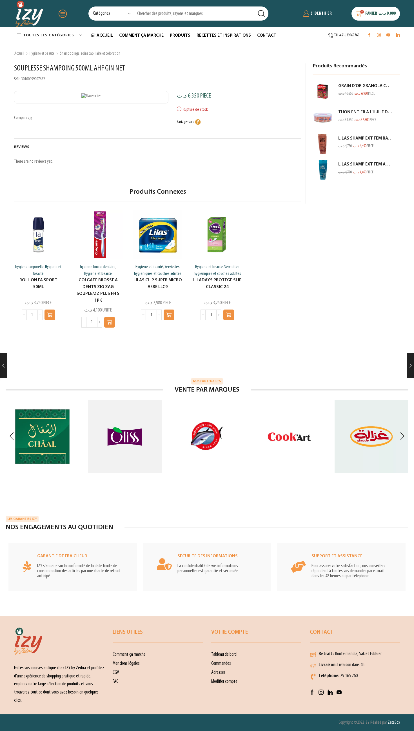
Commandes (221, 663)
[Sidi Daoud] (207, 437)
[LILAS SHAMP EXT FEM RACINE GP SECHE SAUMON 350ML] (323, 144)
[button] (49, 315)
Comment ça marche (141, 35)
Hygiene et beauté (42, 53)
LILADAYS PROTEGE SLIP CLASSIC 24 (217, 283)
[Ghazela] (371, 436)
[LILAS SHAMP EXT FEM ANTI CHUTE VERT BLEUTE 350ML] (323, 170)
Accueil (105, 35)
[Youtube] (388, 35)
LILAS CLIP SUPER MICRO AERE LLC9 (157, 283)
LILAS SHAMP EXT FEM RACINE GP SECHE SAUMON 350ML (365, 138)
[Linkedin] (398, 35)
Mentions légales (126, 663)
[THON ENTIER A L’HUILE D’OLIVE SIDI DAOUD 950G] (323, 117)
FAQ (116, 681)
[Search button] (261, 13)
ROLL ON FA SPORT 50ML (38, 283)
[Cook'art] (289, 436)
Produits (180, 35)
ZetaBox (394, 722)
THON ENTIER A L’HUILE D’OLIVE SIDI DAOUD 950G (365, 112)
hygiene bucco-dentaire (97, 267)
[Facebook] (369, 35)
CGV (116, 672)
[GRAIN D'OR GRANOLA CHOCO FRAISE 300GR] (323, 91)
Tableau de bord (224, 654)
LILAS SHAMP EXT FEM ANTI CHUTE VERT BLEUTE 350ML (365, 164)
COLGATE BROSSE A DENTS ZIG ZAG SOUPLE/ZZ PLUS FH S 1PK (98, 290)
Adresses (218, 672)
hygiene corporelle (29, 267)
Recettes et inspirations (224, 35)
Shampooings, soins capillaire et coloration (90, 53)
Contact (266, 35)
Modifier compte (224, 681)
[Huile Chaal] (42, 437)
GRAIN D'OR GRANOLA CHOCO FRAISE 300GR (365, 86)
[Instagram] (379, 35)
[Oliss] (125, 436)
